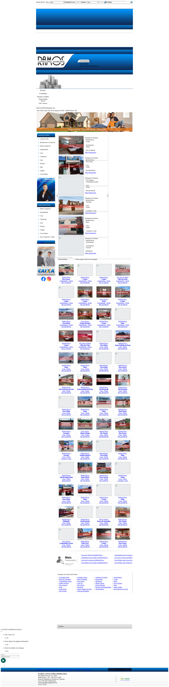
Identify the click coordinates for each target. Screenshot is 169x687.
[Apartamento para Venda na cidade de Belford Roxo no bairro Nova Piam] (66, 319)
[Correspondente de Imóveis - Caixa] (46, 275)
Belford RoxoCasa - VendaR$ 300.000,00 (103, 390)
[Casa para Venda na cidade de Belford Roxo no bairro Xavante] (66, 451)
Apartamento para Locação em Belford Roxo (128, 555)
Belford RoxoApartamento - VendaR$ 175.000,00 (66, 280)
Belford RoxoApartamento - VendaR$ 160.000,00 (122, 324)
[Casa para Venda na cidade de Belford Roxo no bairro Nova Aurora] (104, 473)
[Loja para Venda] (38, 160)
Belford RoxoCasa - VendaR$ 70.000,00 (103, 478)
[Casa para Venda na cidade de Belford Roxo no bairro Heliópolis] (66, 517)
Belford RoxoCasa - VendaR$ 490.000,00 (103, 368)
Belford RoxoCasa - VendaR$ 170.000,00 (103, 456)
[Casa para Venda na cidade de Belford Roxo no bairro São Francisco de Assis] (66, 385)
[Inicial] (51, 66)
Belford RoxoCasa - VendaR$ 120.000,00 (66, 522)
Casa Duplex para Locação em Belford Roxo (128, 560)
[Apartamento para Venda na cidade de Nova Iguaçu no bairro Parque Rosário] (85, 319)
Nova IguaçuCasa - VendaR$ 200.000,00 (85, 434)
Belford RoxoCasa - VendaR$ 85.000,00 (66, 478)
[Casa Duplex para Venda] (38, 174)
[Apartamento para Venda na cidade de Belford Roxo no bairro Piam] (122, 319)
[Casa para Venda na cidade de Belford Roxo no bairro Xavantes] (71, 214)
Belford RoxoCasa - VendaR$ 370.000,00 (122, 368)
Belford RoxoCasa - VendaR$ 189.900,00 (122, 522)
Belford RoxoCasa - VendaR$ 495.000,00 (85, 390)
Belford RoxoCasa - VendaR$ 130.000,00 (66, 434)
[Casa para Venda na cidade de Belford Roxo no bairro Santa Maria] (85, 473)
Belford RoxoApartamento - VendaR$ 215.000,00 (66, 346)
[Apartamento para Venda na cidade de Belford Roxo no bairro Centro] (71, 154)
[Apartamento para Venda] (38, 150)
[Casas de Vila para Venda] (38, 139)
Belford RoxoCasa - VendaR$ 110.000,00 (66, 412)
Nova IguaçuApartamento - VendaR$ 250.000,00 (103, 302)
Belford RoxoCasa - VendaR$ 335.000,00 (122, 390)
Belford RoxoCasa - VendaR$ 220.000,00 (85, 456)
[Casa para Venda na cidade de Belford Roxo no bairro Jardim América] (85, 451)
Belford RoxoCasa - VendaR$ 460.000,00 (103, 544)
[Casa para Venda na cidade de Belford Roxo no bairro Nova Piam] (71, 174)
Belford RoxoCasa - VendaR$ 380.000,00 (85, 368)
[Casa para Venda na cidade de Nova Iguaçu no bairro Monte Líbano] (85, 429)
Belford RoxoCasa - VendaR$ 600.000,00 (103, 434)
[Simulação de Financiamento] (46, 201)
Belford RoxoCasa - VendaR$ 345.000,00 (103, 346)
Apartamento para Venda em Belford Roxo (94, 557)
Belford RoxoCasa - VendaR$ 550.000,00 (66, 368)
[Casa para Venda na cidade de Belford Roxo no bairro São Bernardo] (104, 385)
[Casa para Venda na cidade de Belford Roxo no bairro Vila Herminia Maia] (66, 473)
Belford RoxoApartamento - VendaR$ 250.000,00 (85, 302)
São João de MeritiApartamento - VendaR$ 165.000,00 (122, 280)
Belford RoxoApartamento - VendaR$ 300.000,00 (66, 324)
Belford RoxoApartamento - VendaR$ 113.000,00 (103, 280)
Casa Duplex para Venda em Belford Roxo (94, 563)
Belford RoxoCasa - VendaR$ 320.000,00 (103, 500)
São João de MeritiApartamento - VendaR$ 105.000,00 (85, 346)
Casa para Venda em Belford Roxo (92, 555)
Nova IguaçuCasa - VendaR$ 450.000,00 (66, 544)
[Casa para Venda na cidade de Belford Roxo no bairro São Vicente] (104, 429)
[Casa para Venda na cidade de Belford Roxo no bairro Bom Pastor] (122, 407)
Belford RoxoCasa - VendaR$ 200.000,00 (66, 500)
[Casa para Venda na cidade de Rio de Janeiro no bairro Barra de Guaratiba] (104, 517)
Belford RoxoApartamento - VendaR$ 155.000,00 (122, 302)
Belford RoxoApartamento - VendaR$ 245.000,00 (66, 302)
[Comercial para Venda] (38, 157)
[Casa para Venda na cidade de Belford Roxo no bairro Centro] (104, 495)
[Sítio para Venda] (38, 167)
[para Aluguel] (38, 209)
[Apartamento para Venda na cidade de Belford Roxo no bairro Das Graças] (66, 275)
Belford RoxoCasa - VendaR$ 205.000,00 (122, 544)
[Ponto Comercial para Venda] (38, 146)
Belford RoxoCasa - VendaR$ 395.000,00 (85, 500)
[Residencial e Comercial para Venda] (38, 143)
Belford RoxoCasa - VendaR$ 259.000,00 (103, 412)
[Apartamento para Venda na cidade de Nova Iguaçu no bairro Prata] (104, 297)
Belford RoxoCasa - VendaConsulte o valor (66, 456)
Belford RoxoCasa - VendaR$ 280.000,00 (85, 522)
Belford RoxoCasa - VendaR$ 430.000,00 (122, 346)
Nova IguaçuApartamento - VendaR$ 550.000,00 (85, 324)
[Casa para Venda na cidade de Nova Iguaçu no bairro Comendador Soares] (66, 539)
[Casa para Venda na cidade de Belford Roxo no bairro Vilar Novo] (85, 539)
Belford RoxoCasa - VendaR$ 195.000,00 (122, 412)
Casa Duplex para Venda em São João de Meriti (129, 563)
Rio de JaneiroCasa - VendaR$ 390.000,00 (103, 522)
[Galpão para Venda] (38, 171)
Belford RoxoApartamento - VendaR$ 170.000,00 (103, 324)
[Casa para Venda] (38, 153)
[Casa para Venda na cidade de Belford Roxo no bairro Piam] (71, 234)
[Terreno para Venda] (38, 164)
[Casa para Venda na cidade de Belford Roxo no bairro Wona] (122, 473)
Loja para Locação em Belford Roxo (125, 557)
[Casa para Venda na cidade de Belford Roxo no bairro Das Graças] (122, 363)
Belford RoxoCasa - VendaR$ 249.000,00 (122, 434)
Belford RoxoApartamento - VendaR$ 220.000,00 (85, 280)
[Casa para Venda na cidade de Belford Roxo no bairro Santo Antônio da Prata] (122, 341)
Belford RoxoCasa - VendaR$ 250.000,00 (66, 390)
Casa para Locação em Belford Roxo (92, 560)
